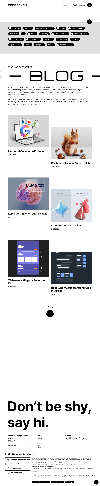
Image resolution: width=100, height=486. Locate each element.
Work (75, 5)
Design (62, 28)
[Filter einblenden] (89, 21)
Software (75, 39)
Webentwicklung (66, 45)
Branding (28, 28)
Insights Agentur (77, 28)
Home (39, 436)
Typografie (39, 45)
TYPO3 (28, 45)
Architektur (15, 28)
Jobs (38, 445)
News (39, 448)
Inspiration (14, 34)
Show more (49, 313)
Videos (50, 45)
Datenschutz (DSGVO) (44, 28)
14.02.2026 (26, 153)
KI (23, 34)
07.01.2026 (71, 290)
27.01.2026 (66, 227)
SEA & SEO (48, 39)
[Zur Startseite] (17, 5)
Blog (38, 450)
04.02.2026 (71, 165)
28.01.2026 (27, 215)
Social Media (62, 39)
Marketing (44, 34)
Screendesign (34, 39)
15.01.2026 (27, 283)
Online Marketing (61, 34)
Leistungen (67, 5)
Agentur (82, 5)
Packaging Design (80, 34)
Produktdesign (17, 39)
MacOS (33, 34)
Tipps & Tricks (15, 45)
